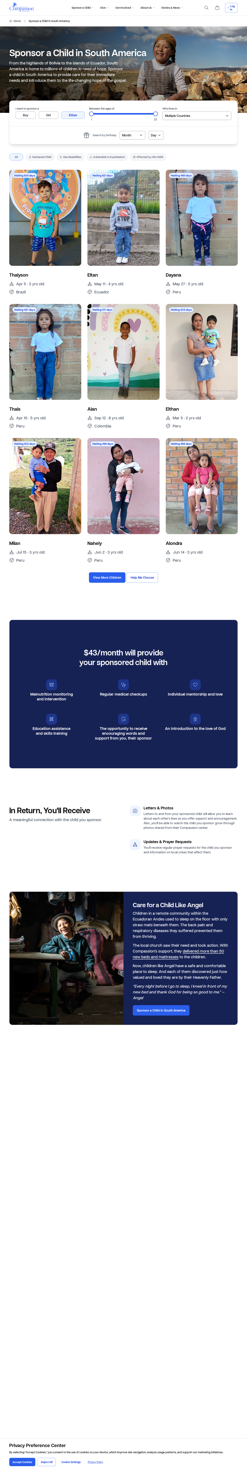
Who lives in (169, 108)
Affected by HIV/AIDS (149, 157)
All (16, 157)
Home (17, 21)
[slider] (91, 113)
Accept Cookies (22, 1462)
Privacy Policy (95, 1462)
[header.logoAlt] (21, 11)
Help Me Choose (142, 577)
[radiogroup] (50, 115)
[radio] (26, 115)
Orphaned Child (42, 157)
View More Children (107, 577)
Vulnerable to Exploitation (109, 157)
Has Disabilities (72, 157)
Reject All (46, 1462)
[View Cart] (217, 7)
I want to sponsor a (27, 108)
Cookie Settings (71, 1462)
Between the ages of (101, 108)
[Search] (206, 7)
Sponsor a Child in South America (161, 1010)
